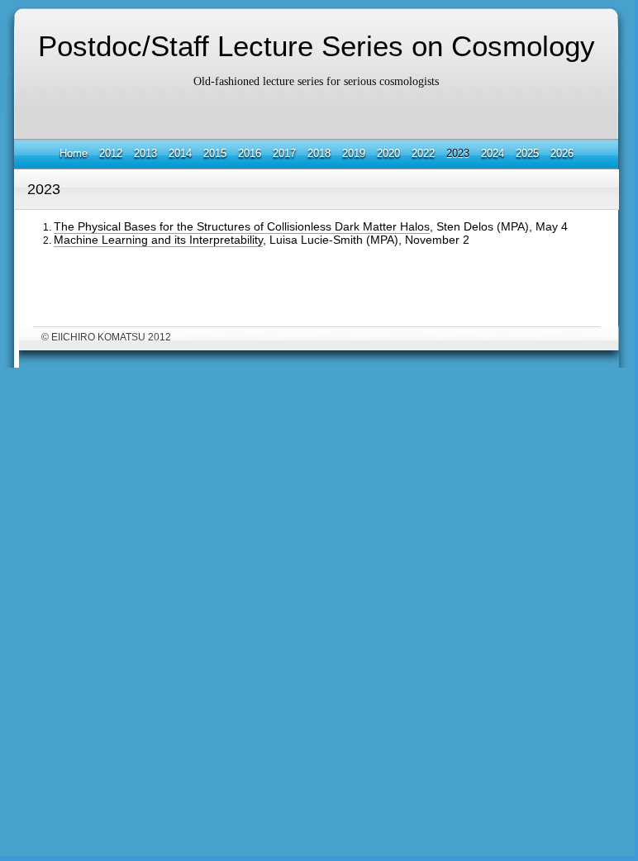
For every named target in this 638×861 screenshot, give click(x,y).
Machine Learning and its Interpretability (158, 239)
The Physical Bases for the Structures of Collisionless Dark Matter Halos (242, 226)
